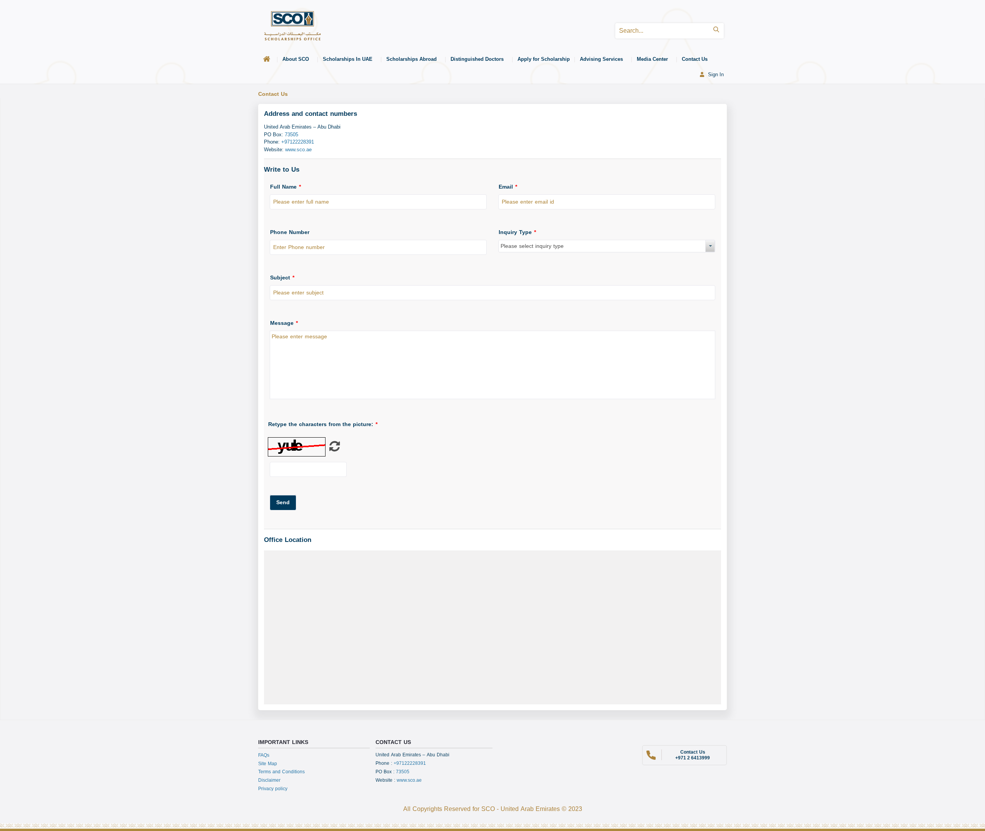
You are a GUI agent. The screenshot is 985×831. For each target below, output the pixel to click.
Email (508, 187)
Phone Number (289, 232)
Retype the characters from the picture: (322, 424)
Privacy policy (272, 788)
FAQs (263, 755)
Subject (282, 278)
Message (284, 323)
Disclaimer (269, 780)
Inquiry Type (517, 232)
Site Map (267, 763)
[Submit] (716, 31)
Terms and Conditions (281, 771)
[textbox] (378, 201)
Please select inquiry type (532, 246)
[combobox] (606, 246)
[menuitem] (267, 59)
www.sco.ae (409, 780)
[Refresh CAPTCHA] (334, 449)
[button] (283, 502)
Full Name (285, 187)
